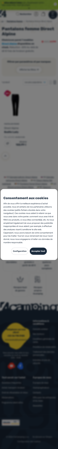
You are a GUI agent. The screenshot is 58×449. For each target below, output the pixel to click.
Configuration (19, 251)
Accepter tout (38, 251)
